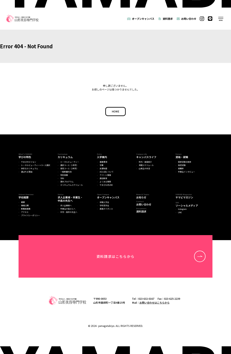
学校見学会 (104, 205)
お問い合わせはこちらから (154, 302)
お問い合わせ (188, 18)
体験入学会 (104, 202)
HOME (115, 111)
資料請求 (168, 18)
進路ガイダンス (106, 209)
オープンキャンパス (143, 18)
